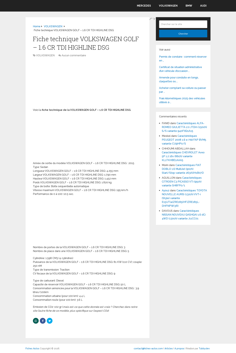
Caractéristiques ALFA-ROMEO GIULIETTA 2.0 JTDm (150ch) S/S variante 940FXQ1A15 (184, 127)
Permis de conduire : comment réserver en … (183, 58)
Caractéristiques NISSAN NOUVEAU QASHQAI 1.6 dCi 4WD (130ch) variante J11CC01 (183, 214)
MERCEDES (144, 5)
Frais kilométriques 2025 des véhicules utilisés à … (182, 100)
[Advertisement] (87, 84)
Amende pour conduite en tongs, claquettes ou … (179, 79)
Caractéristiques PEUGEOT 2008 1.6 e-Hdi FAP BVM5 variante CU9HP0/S (184, 139)
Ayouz (165, 190)
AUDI (203, 5)
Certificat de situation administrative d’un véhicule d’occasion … (180, 69)
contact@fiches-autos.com (148, 348)
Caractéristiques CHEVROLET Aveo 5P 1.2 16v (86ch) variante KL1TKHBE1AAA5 (183, 156)
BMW (189, 5)
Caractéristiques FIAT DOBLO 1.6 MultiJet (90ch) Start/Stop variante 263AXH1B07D (183, 169)
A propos (179, 348)
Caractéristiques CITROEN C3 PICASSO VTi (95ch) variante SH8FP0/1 (182, 181)
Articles (169, 348)
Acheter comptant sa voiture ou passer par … (182, 89)
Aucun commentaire (74, 55)
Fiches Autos (32, 348)
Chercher (183, 33)
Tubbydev (204, 348)
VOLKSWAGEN (168, 5)
